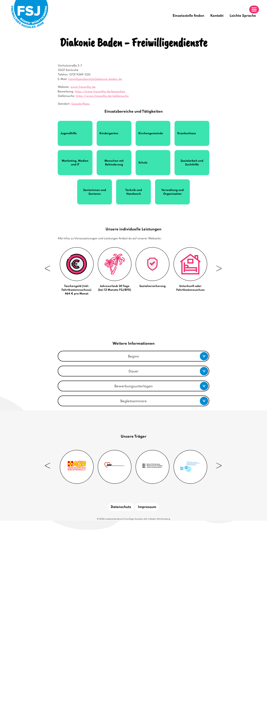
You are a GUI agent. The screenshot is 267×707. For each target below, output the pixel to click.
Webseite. (155, 238)
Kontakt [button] (216, 16)
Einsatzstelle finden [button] (188, 16)
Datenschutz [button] (121, 507)
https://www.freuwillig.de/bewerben (100, 91)
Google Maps (80, 104)
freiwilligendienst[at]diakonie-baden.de (95, 79)
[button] (133, 356)
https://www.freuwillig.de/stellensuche (102, 96)
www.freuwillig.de (83, 87)
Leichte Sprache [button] (243, 16)
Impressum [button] (147, 507)
